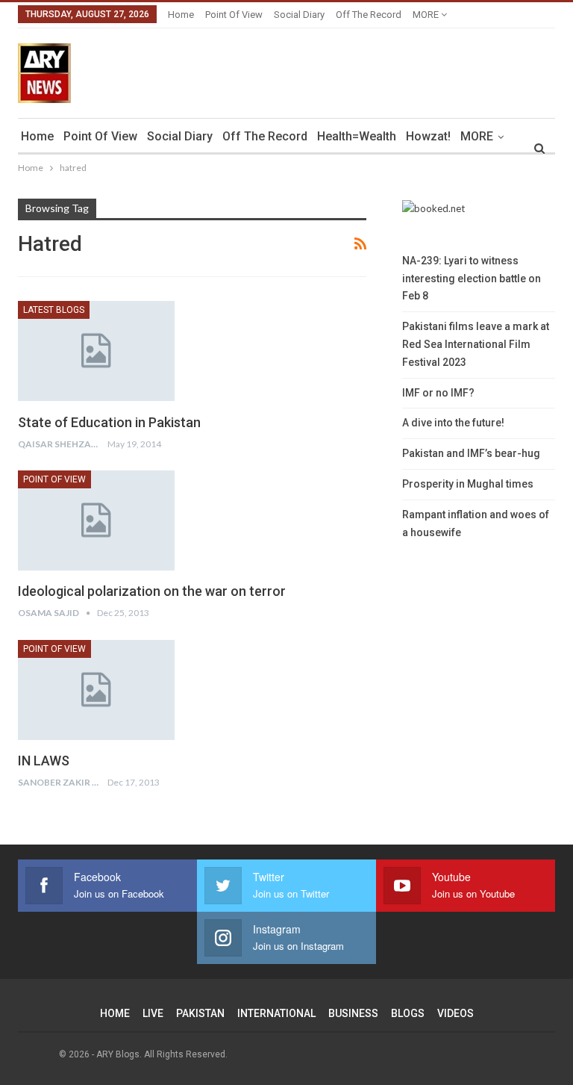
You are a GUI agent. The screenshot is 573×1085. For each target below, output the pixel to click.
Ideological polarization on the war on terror (152, 591)
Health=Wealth (356, 136)
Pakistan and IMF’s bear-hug (471, 453)
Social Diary (299, 14)
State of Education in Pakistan (109, 422)
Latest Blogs (53, 310)
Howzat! (428, 136)
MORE (427, 14)
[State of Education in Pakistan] (96, 351)
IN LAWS (43, 760)
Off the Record (368, 14)
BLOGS (408, 1013)
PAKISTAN (200, 1013)
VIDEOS (455, 1013)
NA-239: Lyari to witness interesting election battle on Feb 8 (471, 278)
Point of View (234, 14)
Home (181, 14)
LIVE (153, 1013)
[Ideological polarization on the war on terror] (96, 520)
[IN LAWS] (96, 690)
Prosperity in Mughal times (467, 484)
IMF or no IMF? (438, 393)
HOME (115, 1013)
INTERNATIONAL (276, 1013)
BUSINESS (353, 1013)
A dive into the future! (453, 423)
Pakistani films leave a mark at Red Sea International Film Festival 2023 (475, 344)
